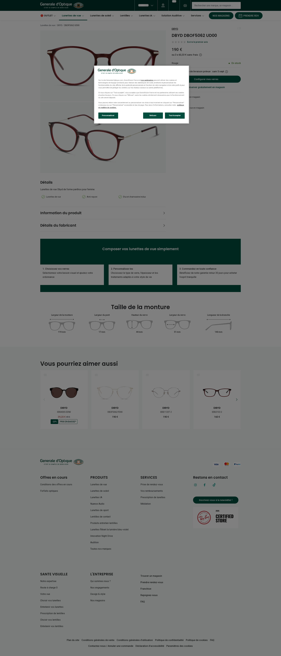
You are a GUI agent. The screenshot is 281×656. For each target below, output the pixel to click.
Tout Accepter (175, 115)
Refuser (153, 115)
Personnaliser (108, 115)
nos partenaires (147, 80)
